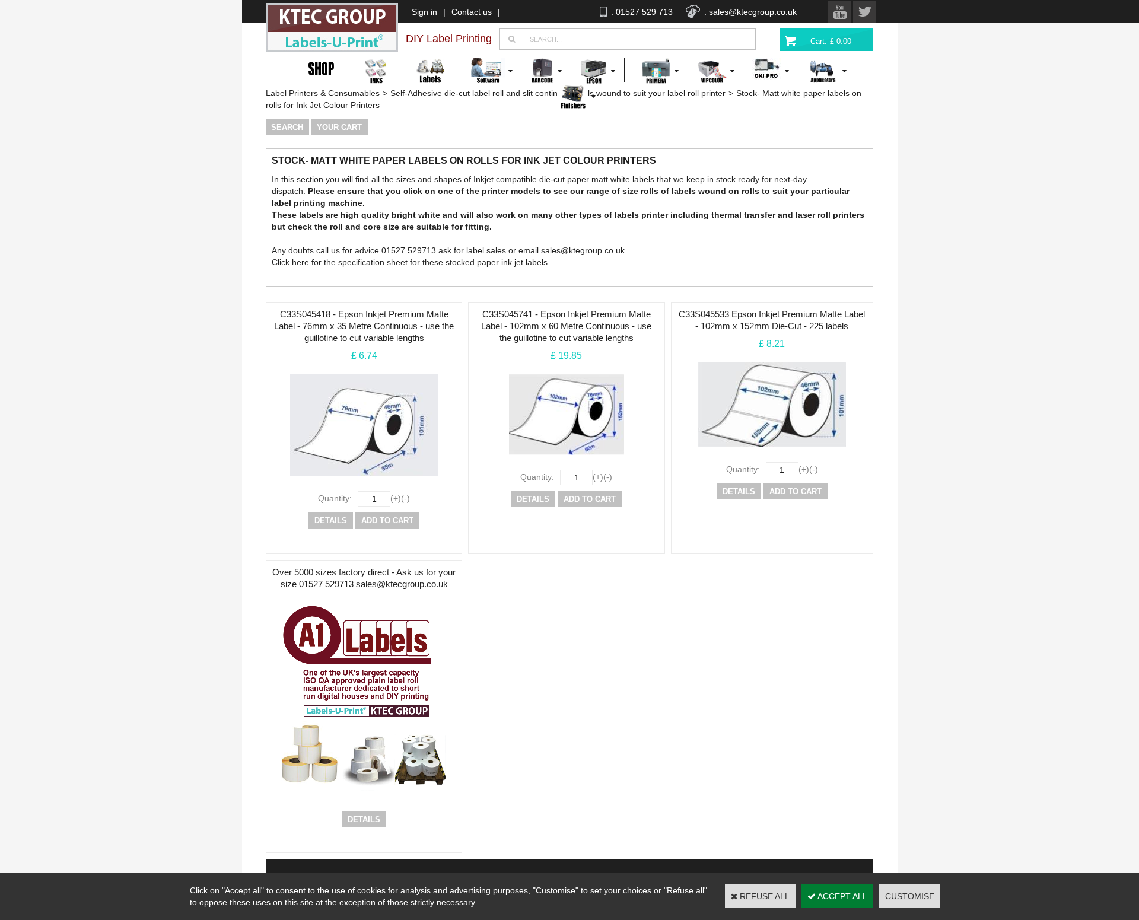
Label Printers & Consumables (323, 93)
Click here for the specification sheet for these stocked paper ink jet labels (410, 262)
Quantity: (335, 498)
